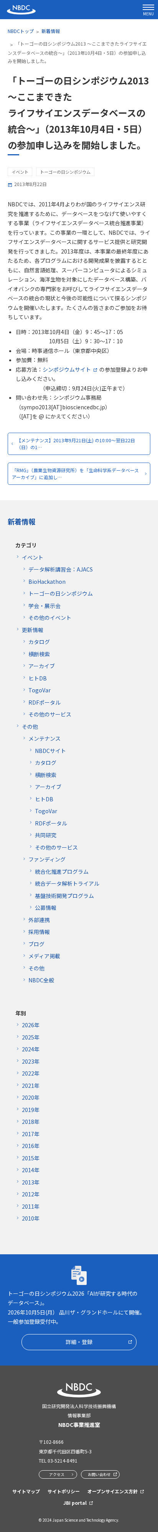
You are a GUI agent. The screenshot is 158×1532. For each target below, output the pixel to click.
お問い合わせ (99, 1474)
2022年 (31, 1073)
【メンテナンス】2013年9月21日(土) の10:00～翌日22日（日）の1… (75, 443)
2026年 (31, 1025)
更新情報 (32, 630)
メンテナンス (44, 738)
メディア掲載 (44, 956)
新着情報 (50, 31)
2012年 (31, 1194)
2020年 (31, 1097)
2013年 (31, 1182)
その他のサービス (49, 714)
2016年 (31, 1146)
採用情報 (39, 932)
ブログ (36, 944)
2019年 (31, 1110)
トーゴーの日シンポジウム (60, 593)
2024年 (31, 1049)
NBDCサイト (50, 750)
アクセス (56, 1474)
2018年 (31, 1121)
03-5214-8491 (62, 1460)
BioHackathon (47, 581)
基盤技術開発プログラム (64, 895)
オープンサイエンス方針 (112, 1491)
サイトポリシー (64, 1491)
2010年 (31, 1218)
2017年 (31, 1134)
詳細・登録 (79, 1342)
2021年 (31, 1085)
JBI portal (75, 1502)
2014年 (31, 1170)
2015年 (31, 1158)
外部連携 (39, 920)
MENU (148, 13)
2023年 (31, 1061)
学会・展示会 (44, 606)
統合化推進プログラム (62, 871)
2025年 (31, 1037)
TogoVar (39, 690)
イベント (32, 557)
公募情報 (45, 907)
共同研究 (45, 835)
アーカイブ (41, 666)
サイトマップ (26, 1491)
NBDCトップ (21, 31)
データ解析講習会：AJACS (60, 569)
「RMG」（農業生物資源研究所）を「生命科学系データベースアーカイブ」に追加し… (75, 473)
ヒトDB (37, 678)
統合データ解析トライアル (67, 883)
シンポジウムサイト (67, 369)
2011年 (31, 1206)
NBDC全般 (41, 980)
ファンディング (47, 859)
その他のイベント (49, 617)
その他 (30, 726)
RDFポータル (44, 702)
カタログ (39, 642)
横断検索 (39, 654)
